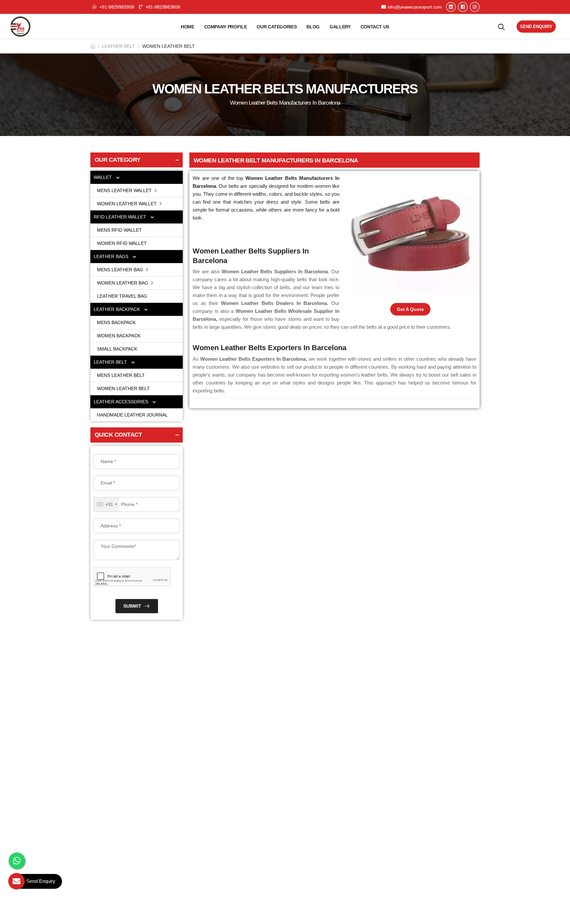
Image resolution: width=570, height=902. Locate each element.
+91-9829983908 (162, 7)
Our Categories (277, 26)
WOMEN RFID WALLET (122, 243)
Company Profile (225, 26)
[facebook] (463, 7)
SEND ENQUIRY (536, 26)
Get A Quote (410, 309)
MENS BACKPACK (116, 322)
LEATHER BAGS (112, 256)
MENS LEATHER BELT (121, 375)
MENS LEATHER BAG (120, 269)
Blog (313, 26)
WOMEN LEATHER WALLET (127, 203)
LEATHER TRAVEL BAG (122, 296)
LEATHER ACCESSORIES (121, 401)
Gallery (340, 26)
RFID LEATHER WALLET (120, 216)
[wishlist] (501, 26)
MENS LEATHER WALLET (125, 190)
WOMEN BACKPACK (119, 335)
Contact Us (375, 26)
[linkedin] (451, 7)
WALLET (103, 177)
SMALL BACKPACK (117, 348)
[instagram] (475, 7)
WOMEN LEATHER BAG (123, 282)
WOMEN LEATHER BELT (123, 388)
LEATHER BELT (118, 46)
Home (187, 26)
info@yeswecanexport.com (415, 7)
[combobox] (106, 504)
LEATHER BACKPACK (117, 309)
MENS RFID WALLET (119, 230)
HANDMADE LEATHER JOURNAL (132, 415)
